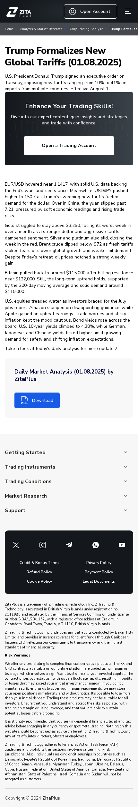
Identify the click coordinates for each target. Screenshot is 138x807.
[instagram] (42, 545)
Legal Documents (99, 581)
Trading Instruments (30, 467)
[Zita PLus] (18, 12)
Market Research (26, 496)
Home (9, 29)
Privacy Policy (98, 562)
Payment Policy (99, 572)
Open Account (95, 11)
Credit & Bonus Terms (39, 562)
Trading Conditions (28, 481)
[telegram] (69, 545)
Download (42, 400)
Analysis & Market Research (41, 29)
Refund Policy (39, 572)
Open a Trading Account (69, 145)
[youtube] (122, 545)
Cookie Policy (39, 581)
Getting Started (25, 452)
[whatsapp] (95, 545)
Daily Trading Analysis (86, 29)
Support (15, 510)
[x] (16, 545)
